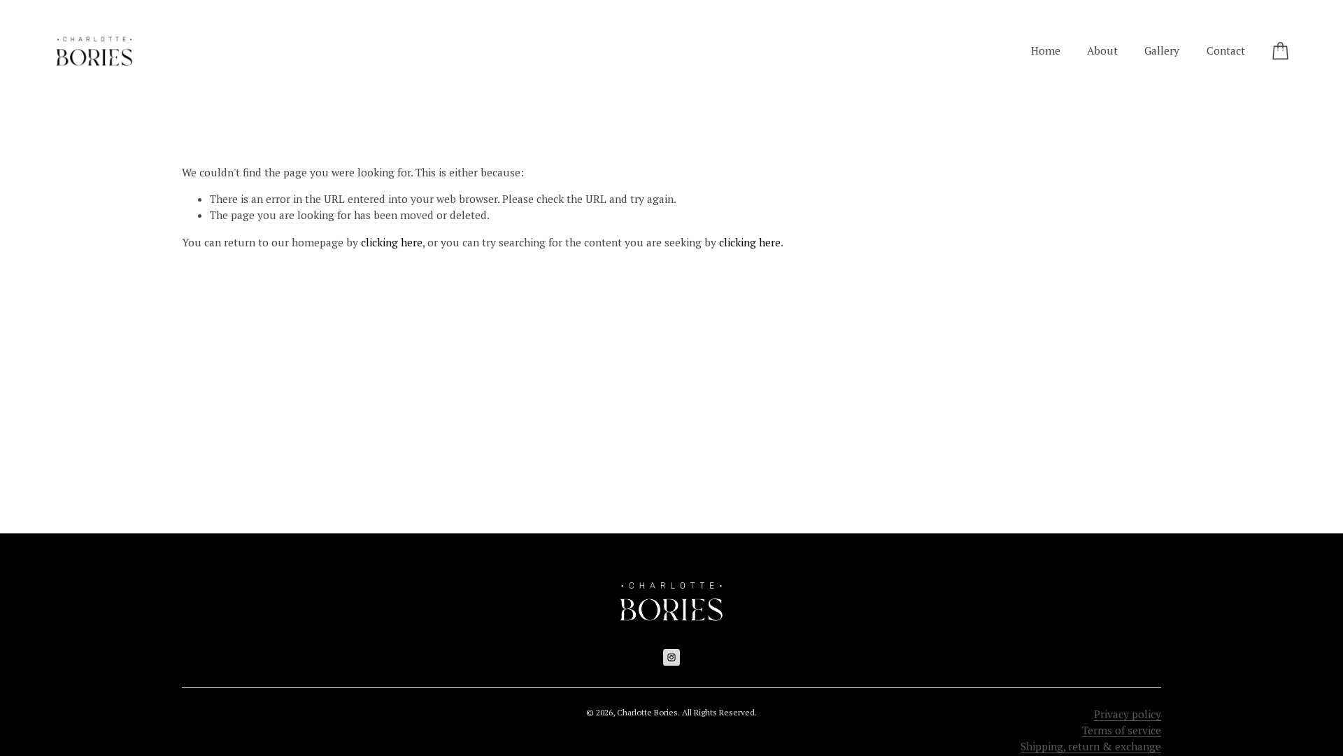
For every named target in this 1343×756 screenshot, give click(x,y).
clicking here (391, 242)
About (1102, 50)
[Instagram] (671, 657)
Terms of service (1121, 730)
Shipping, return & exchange (1091, 746)
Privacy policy (1127, 714)
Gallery (1161, 50)
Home (1045, 50)
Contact (1226, 50)
